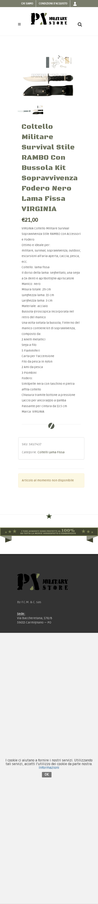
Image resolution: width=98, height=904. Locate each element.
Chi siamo (27, 3)
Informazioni (49, 768)
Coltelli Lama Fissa (51, 452)
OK (47, 774)
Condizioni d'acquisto (53, 3)
